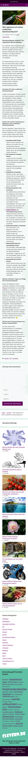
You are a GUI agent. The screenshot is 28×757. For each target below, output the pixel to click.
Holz (12, 694)
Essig (4, 684)
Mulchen (20, 704)
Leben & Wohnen (7, 645)
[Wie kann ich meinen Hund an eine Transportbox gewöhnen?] (14, 483)
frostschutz (5, 692)
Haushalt (15, 358)
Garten (6, 358)
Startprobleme (19, 716)
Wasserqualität (7, 726)
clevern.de (13, 748)
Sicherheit (11, 714)
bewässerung (15, 679)
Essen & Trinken (7, 629)
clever (4, 682)
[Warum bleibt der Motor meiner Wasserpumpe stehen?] (14, 572)
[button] (26, 5)
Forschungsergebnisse (14, 689)
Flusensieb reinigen (6, 686)
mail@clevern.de (7, 752)
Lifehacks (5, 648)
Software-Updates (20, 714)
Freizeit (4, 632)
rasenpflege (16, 709)
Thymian (17, 721)
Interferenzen (18, 694)
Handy (4, 640)
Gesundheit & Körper (8, 637)
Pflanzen (4, 707)
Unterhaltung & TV (8, 661)
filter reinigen (18, 684)
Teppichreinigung (5, 721)
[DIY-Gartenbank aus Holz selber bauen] (14, 550)
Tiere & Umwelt (7, 658)
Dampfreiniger (12, 682)
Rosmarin (5, 714)
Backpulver (5, 679)
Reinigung (19, 712)
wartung (19, 723)
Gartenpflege (18, 692)
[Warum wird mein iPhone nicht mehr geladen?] (14, 505)
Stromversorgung (8, 719)
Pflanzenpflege (14, 707)
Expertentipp (10, 684)
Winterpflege (4, 727)
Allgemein (5, 619)
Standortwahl (8, 716)
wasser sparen (18, 726)
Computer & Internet (8, 624)
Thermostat (12, 721)
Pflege (4, 288)
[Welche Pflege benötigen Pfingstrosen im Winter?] (14, 527)
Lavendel (15, 699)
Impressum (16, 752)
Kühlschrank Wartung (6, 699)
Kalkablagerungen (8, 696)
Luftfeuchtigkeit (9, 704)
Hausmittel (6, 694)
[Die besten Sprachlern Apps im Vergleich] (14, 460)
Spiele (4, 653)
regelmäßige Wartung (8, 712)
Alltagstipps (6, 621)
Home (3, 413)
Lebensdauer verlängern (7, 701)
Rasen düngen (11, 709)
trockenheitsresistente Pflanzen (8, 723)
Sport (4, 656)
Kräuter (16, 696)
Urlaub (4, 663)
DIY (11, 358)
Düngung (20, 682)
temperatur (19, 719)
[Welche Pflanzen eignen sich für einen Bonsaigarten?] (14, 595)
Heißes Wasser (11, 210)
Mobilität (5, 650)
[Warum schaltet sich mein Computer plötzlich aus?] (14, 438)
